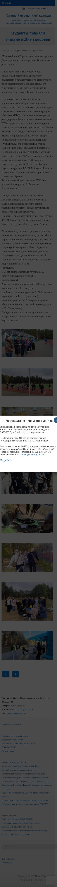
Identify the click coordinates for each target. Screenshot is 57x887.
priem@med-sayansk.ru (33, 454)
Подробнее (6, 460)
